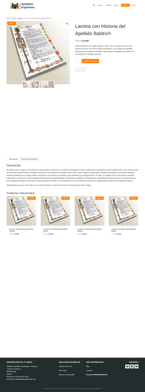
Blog (116, 5)
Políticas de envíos (65, 366)
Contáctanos (125, 5)
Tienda (108, 5)
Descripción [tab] (13, 159)
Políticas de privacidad (66, 375)
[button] (67, 24)
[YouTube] (136, 366)
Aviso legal (62, 370)
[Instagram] (132, 366)
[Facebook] (127, 366)
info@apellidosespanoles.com (25, 379)
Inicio (100, 5)
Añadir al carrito (90, 61)
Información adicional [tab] (29, 159)
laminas (83, 71)
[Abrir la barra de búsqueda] (94, 5)
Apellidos (84, 69)
